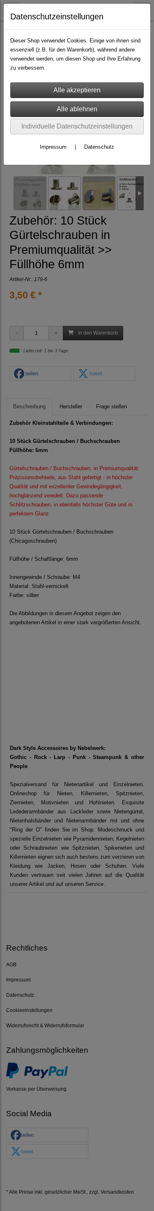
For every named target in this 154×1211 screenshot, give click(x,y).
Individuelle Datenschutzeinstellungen (77, 126)
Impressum (53, 147)
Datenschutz (99, 147)
